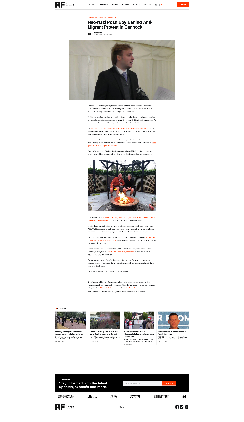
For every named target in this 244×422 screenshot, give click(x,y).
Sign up (122, 407)
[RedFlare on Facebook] (177, 407)
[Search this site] (173, 4)
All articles (103, 4)
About (92, 4)
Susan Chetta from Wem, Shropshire (121, 251)
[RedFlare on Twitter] (182, 407)
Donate (183, 4)
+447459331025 (105, 288)
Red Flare (98, 33)
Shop (157, 4)
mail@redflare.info (129, 288)
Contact (136, 4)
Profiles (115, 4)
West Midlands (110, 17)
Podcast (147, 4)
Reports (125, 4)
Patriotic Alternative (95, 17)
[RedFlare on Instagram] (186, 407)
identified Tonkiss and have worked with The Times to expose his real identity (118, 128)
